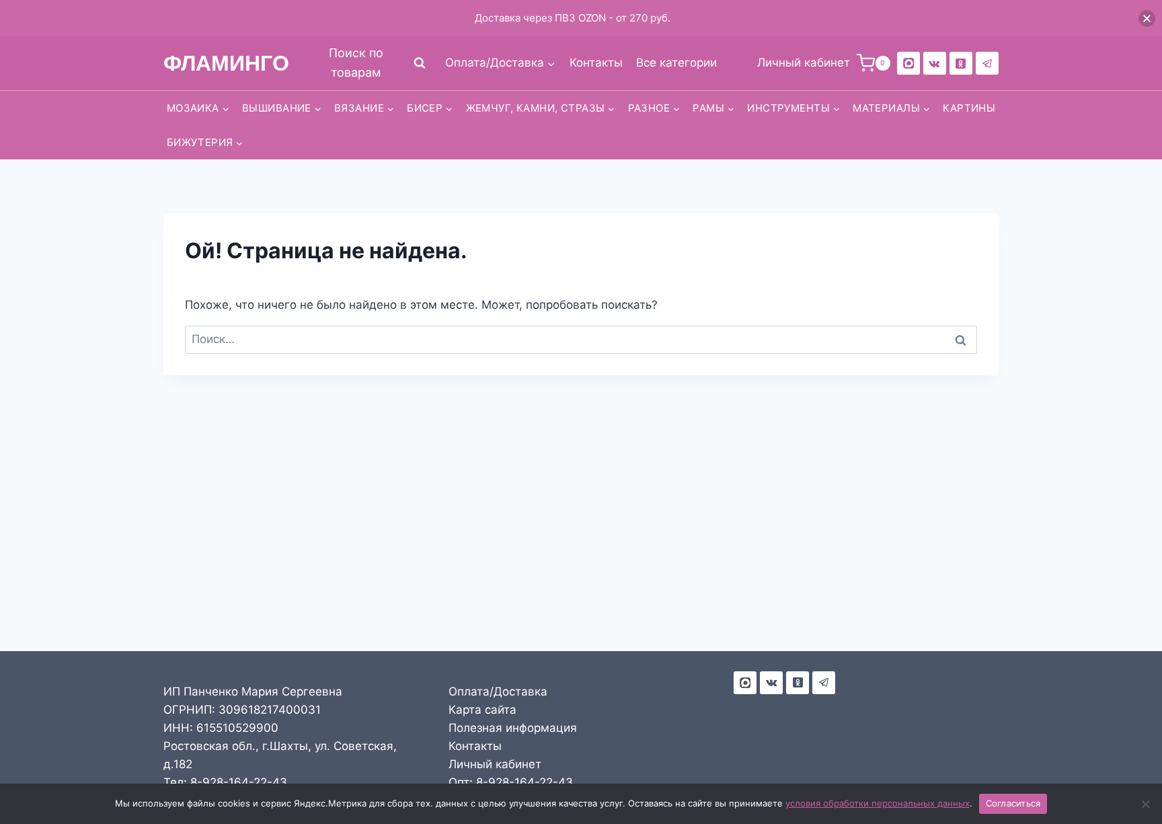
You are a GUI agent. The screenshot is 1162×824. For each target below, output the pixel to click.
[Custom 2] (908, 63)
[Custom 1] (961, 63)
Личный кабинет (495, 764)
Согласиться (1013, 803)
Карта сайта (482, 709)
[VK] (934, 63)
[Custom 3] (745, 682)
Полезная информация (513, 728)
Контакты (596, 62)
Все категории (676, 62)
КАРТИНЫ (969, 108)
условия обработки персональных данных (877, 803)
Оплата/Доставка (498, 691)
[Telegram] (987, 63)
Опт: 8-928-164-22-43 (511, 782)
